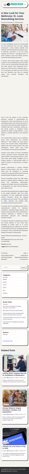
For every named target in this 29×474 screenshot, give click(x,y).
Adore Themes (13, 471)
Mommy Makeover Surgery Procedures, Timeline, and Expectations (11, 410)
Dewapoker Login (8, 341)
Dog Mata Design (16, 469)
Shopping (5, 293)
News (4, 290)
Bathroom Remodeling (11, 246)
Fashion (4, 284)
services (9, 244)
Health (4, 287)
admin (21, 22)
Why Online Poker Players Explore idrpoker (13, 310)
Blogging (5, 279)
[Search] (25, 4)
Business (5, 282)
